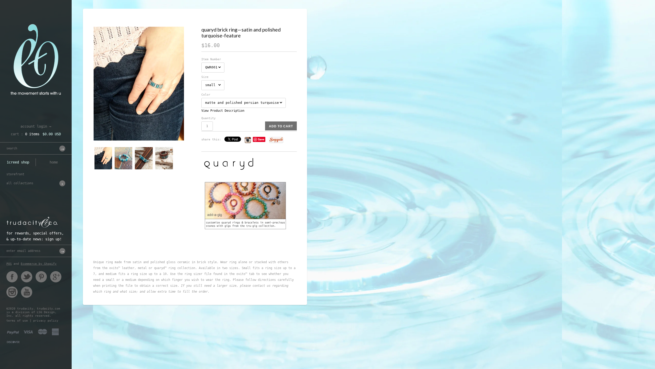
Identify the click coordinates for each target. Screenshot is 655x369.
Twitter (26, 276)
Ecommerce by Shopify (39, 263)
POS (9, 263)
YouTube (26, 292)
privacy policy (45, 320)
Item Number (211, 59)
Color (205, 94)
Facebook (12, 276)
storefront (15, 174)
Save (261, 139)
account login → (35, 126)
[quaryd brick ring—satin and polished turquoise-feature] (144, 84)
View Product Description (222, 110)
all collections (19, 183)
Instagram (12, 292)
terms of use (17, 320)
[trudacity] (36, 16)
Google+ (55, 276)
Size (205, 77)
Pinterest (41, 276)
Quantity (208, 118)
